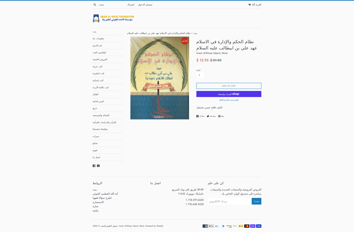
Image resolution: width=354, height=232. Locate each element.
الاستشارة (98, 202)
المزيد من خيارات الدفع (228, 99)
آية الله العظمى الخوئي (105, 194)
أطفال (95, 94)
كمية (198, 70)
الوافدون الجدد (99, 52)
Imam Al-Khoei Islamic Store (131, 225)
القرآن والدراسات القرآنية (104, 122)
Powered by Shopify (154, 225)
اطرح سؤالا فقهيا (102, 198)
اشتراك (130, 4)
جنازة (96, 206)
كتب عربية (97, 66)
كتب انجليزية (98, 73)
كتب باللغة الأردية (101, 87)
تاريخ (95, 108)
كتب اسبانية (98, 80)
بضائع (95, 143)
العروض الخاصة (100, 59)
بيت (94, 31)
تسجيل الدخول (145, 4)
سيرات (96, 136)
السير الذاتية (98, 101)
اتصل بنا (96, 157)
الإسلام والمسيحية (101, 115)
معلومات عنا (98, 38)
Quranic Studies (100, 129)
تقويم (95, 150)
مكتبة (96, 210)
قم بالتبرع (97, 45)
